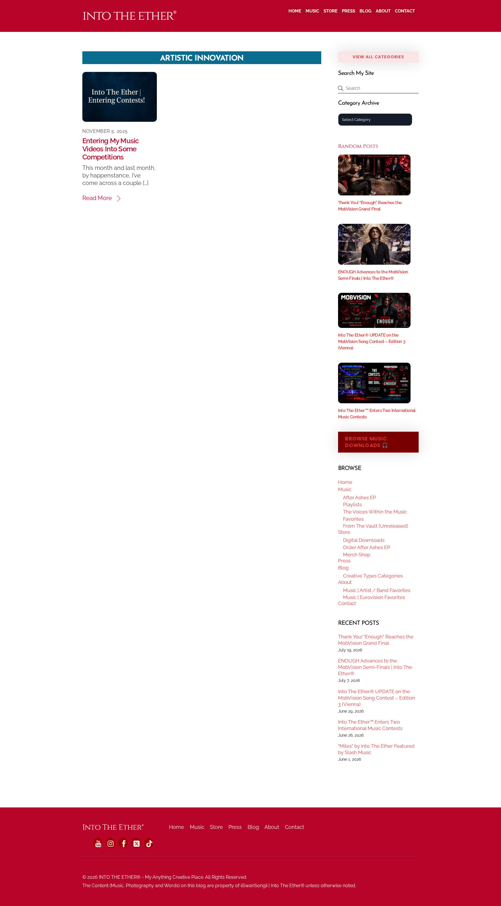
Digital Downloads (363, 540)
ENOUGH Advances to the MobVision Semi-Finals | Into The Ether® (375, 667)
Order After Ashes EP (366, 547)
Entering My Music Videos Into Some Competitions (110, 149)
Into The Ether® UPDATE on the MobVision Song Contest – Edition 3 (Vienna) (371, 342)
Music (312, 11)
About (383, 11)
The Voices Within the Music (375, 512)
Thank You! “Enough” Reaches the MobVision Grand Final (375, 640)
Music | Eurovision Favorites (374, 597)
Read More (97, 198)
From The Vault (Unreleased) (375, 526)
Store (330, 11)
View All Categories (378, 57)
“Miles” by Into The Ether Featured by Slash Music (376, 749)
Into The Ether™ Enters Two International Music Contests (370, 725)
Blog (365, 11)
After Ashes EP (359, 497)
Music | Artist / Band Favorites (376, 590)
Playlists (352, 504)
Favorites (353, 519)
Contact (405, 11)
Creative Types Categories (373, 576)
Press (348, 11)
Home (294, 11)
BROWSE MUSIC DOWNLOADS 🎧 (366, 442)
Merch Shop (356, 555)
